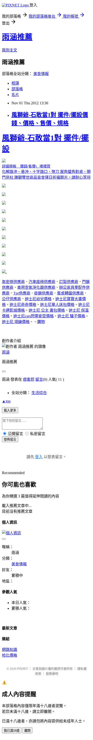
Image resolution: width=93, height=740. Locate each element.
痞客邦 (28, 379)
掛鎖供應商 (43, 293)
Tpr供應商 (21, 293)
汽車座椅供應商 (42, 282)
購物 (41, 322)
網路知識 (9, 650)
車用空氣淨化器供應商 (36, 287)
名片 (15, 95)
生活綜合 (39, 393)
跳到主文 (9, 50)
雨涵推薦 (17, 37)
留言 (39, 379)
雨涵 (6, 352)
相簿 (15, 83)
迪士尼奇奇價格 (23, 305)
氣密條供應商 (13, 282)
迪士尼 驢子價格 (71, 316)
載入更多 (10, 410)
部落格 (17, 89)
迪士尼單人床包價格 (57, 305)
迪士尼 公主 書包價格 (47, 310)
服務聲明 (52, 673)
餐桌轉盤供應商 (70, 293)
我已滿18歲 (12, 730)
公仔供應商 (11, 299)
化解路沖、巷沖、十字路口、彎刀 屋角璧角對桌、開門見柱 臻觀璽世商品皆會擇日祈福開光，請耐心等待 (46, 156)
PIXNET (22, 668)
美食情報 (41, 74)
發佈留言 (10, 439)
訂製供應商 (68, 282)
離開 (27, 730)
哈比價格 (9, 655)
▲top (6, 401)
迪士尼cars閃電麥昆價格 (33, 316)
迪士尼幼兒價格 (38, 299)
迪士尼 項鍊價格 (16, 322)
